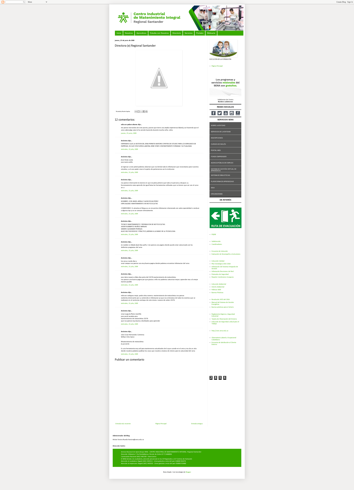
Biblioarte (211, 33)
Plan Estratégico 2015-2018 (221, 264)
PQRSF (214, 234)
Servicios (188, 33)
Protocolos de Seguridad (220, 274)
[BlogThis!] (138, 111)
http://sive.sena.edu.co (220, 331)
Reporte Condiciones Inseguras (223, 277)
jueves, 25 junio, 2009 (128, 133)
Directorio (176, 33)
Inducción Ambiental (219, 284)
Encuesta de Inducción (220, 251)
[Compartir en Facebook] (143, 111)
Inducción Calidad (218, 261)
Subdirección (216, 241)
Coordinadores (217, 244)
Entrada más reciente (123, 424)
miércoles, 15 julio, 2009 (129, 149)
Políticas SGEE (216, 290)
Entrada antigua (197, 424)
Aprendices (141, 33)
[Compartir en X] (141, 111)
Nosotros (129, 33)
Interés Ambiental (218, 287)
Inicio (119, 33)
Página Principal (160, 424)
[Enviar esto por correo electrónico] (136, 111)
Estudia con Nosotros (159, 33)
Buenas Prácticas (217, 292)
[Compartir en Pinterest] (146, 111)
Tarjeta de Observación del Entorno (224, 319)
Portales (199, 33)
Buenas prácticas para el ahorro (223, 307)
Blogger (188, 472)
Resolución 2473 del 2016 (221, 299)
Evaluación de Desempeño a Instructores (226, 254)
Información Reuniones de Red (223, 271)
